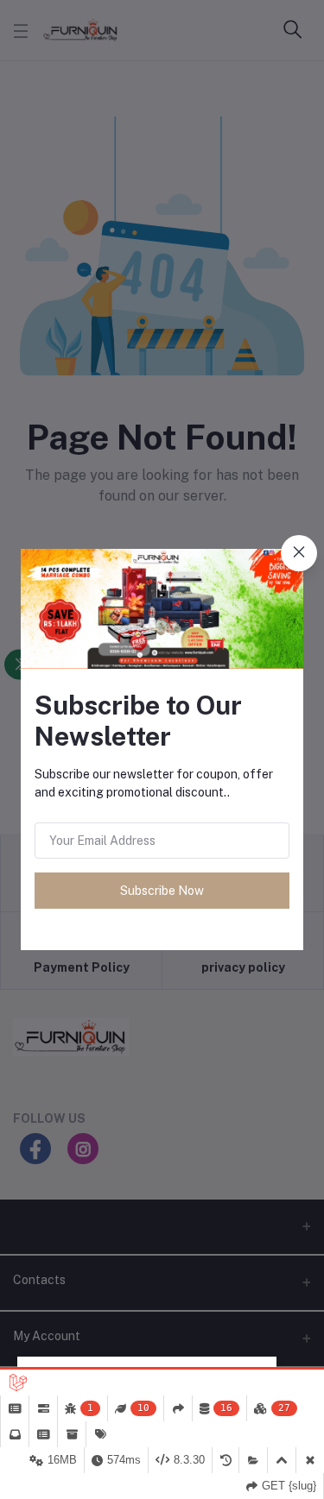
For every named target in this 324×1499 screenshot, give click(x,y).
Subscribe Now (162, 891)
